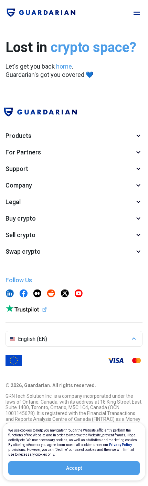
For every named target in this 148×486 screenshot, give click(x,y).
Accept (74, 468)
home (64, 66)
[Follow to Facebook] (23, 294)
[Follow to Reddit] (51, 294)
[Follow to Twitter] (65, 294)
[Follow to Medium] (37, 294)
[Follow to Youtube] (78, 294)
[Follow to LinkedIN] (10, 294)
